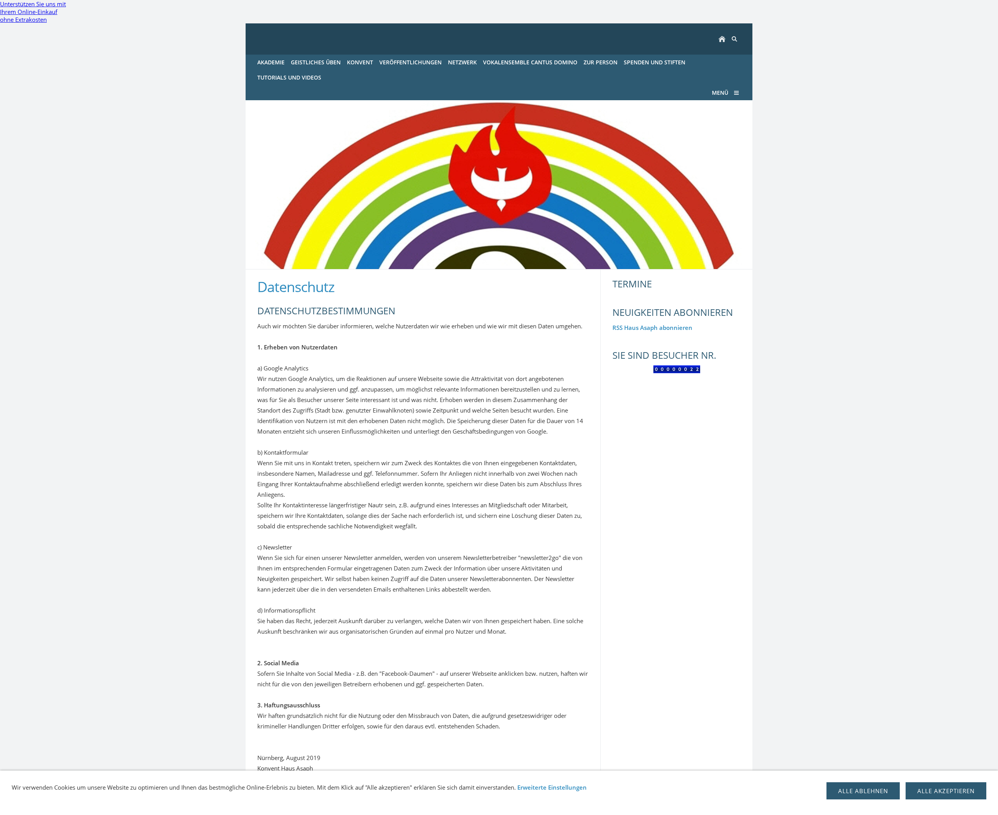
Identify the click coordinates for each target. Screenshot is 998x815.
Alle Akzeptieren (946, 791)
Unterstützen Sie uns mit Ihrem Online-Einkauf (33, 11)
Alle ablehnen (863, 791)
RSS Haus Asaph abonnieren (652, 327)
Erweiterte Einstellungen (552, 787)
